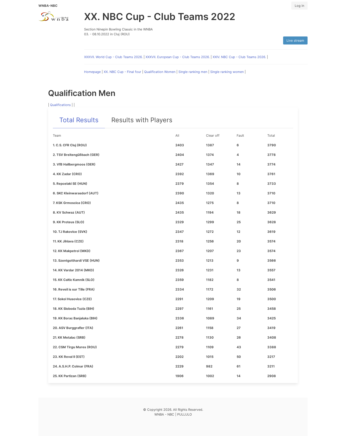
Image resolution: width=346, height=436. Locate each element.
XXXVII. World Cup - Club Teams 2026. (113, 57)
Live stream (295, 40)
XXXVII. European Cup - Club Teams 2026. (178, 57)
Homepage (92, 72)
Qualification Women (159, 72)
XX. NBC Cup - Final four (122, 72)
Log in (299, 6)
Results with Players (141, 120)
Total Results (79, 120)
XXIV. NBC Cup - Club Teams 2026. (239, 57)
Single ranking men (192, 72)
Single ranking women (227, 72)
